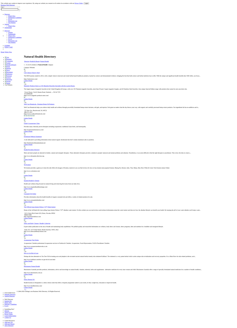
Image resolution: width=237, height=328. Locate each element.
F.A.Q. (10, 19)
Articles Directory (9, 296)
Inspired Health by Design (31, 180)
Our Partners (12, 22)
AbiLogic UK (8, 322)
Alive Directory (9, 325)
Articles (6, 24)
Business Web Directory (8, 5)
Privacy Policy (79, 3)
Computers (9, 61)
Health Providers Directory (32, 150)
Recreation (9, 72)
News (8, 70)
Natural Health (44, 61)
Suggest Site (8, 301)
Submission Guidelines (15, 17)
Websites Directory (10, 294)
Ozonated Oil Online (30, 194)
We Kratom (27, 165)
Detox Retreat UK (29, 279)
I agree (86, 3)
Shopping (9, 79)
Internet (8, 68)
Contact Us (7, 317)
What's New (11, 16)
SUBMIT (7, 45)
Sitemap (6, 311)
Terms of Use (8, 312)
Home (2, 52)
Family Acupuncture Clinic (32, 123)
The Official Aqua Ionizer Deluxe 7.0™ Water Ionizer (40, 207)
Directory (7, 14)
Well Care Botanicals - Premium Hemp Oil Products (39, 104)
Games (8, 63)
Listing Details (28, 80)
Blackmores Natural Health (32, 266)
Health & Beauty (11, 65)
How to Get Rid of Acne (31, 253)
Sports (8, 83)
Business (9, 59)
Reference (9, 74)
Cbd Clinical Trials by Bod (32, 73)
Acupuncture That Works (31, 240)
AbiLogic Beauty (9, 324)
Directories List (12, 21)
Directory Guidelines (10, 304)
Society (8, 81)
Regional (9, 76)
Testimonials (8, 27)
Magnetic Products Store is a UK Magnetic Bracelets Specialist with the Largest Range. (49, 86)
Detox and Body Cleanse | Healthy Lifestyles (37, 223)
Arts (7, 57)
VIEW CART (8, 47)
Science (8, 78)
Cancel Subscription (10, 316)
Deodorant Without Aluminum (33, 136)
